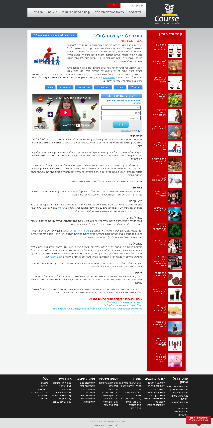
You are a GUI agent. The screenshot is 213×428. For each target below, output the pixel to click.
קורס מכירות (182, 408)
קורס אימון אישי (65, 398)
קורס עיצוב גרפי (87, 386)
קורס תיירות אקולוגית (161, 225)
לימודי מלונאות (159, 61)
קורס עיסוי (113, 386)
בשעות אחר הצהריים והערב (76, 231)
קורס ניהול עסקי (180, 392)
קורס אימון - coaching (61, 383)
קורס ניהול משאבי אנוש (177, 386)
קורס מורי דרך (159, 126)
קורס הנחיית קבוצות (62, 402)
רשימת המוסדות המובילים (109, 12)
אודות (123, 421)
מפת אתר (43, 398)
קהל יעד (119, 87)
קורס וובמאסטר (157, 389)
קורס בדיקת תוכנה (156, 395)
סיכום (50, 87)
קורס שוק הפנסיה (133, 402)
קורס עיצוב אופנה (87, 395)
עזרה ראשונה (56, 257)
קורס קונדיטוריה (159, 159)
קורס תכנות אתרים (156, 386)
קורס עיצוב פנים (87, 383)
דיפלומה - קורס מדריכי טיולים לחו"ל (124, 302)
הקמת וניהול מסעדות (160, 257)
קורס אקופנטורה (110, 395)
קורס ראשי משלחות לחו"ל (159, 339)
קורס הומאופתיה (110, 398)
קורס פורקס (135, 408)
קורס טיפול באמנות (63, 392)
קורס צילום (90, 392)
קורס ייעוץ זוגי (65, 386)
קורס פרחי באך (111, 405)
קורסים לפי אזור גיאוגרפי (76, 12)
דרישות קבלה (103, 87)
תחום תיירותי (109, 77)
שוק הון (136, 378)
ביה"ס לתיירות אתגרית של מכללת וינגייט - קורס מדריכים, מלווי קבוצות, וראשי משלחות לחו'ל (97, 308)
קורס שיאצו (113, 389)
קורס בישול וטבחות (161, 46)
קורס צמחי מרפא (110, 392)
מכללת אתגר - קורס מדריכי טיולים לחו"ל (122, 305)
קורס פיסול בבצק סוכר (161, 355)
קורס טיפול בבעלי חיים (61, 395)
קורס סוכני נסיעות (161, 111)
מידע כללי (135, 87)
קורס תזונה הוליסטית (108, 383)
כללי (45, 378)
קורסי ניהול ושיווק (180, 380)
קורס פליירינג (160, 208)
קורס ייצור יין (160, 77)
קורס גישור (67, 389)
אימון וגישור (64, 378)
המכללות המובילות (39, 392)
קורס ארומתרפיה (110, 402)
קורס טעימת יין (159, 240)
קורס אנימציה (89, 389)
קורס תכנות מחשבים (155, 392)
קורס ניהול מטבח (161, 176)
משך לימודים (84, 87)
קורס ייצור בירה (159, 289)
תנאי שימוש (43, 395)
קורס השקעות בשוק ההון (130, 383)
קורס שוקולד (160, 273)
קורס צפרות (161, 322)
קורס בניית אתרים (156, 383)
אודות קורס (43, 389)
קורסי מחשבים (155, 378)
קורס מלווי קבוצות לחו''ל (160, 143)
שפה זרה (62, 208)
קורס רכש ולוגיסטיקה (178, 389)
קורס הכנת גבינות (161, 306)
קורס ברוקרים (135, 405)
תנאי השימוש (126, 131)
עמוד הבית (135, 12)
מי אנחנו (52, 12)
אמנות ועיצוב (86, 378)
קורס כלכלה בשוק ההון (131, 398)
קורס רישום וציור (87, 398)
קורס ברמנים (160, 191)
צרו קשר (44, 386)
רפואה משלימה (108, 378)
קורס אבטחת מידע (156, 405)
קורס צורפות (89, 402)
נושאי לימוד (65, 87)
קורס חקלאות (160, 94)
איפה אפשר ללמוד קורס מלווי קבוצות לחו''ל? (54, 35)
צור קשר (38, 12)
